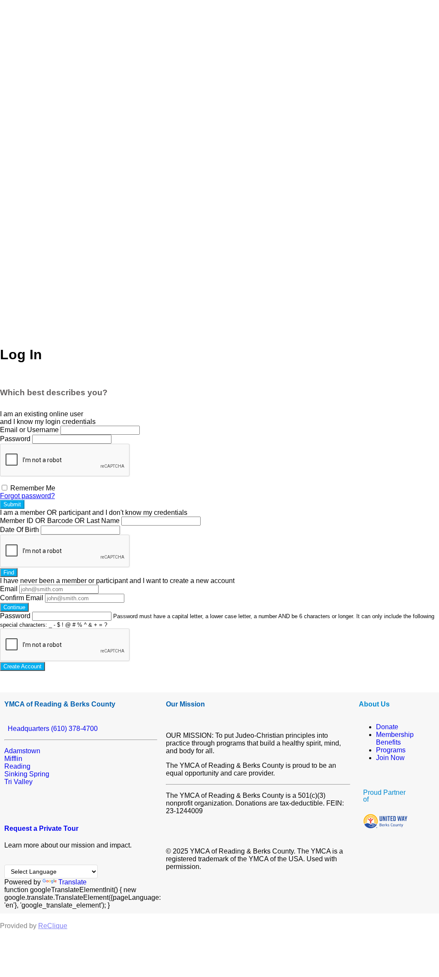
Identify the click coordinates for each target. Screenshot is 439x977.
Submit (12, 504)
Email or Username (29, 429)
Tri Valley (18, 781)
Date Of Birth (19, 529)
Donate (387, 726)
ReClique (52, 925)
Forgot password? (27, 495)
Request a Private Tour (41, 828)
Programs (391, 750)
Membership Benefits (395, 738)
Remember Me (32, 488)
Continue (14, 607)
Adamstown (22, 751)
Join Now (390, 757)
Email (9, 588)
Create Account (22, 666)
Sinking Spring (26, 774)
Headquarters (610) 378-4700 (51, 728)
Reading (17, 766)
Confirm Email (21, 597)
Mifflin (13, 758)
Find (8, 572)
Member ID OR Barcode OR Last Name (60, 520)
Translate (72, 882)
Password (15, 438)
